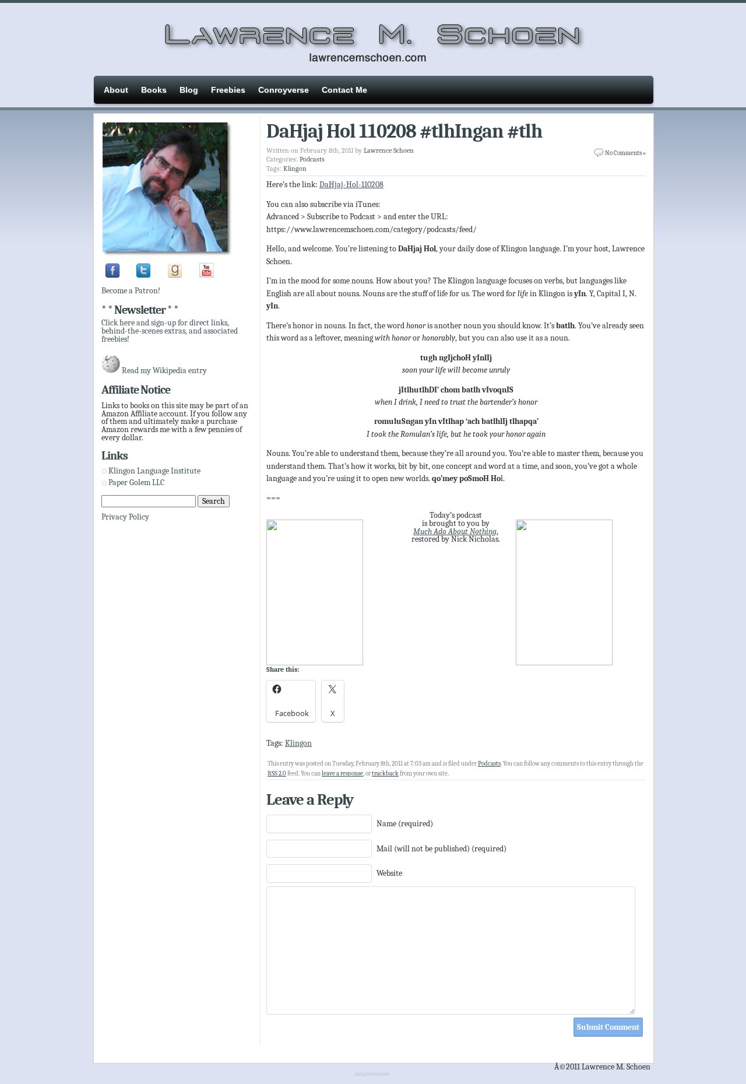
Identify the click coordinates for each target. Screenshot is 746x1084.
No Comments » (625, 153)
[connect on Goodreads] (175, 275)
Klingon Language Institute (154, 470)
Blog (189, 89)
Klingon (295, 168)
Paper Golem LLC (136, 482)
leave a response (342, 773)
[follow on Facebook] (112, 275)
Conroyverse (283, 89)
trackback (385, 773)
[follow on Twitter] (143, 275)
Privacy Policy (125, 517)
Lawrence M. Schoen (373, 38)
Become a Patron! (130, 291)
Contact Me (344, 89)
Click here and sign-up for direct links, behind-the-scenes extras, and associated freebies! (169, 330)
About (116, 89)
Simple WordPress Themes (373, 1074)
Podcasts (312, 159)
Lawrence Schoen (389, 150)
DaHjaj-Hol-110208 (351, 185)
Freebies (228, 89)
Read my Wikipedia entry (164, 371)
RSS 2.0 (277, 773)
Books (154, 89)
